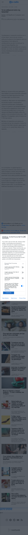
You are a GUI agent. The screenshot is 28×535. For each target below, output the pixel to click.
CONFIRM (8, 292)
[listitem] (14, 264)
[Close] (25, 237)
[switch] (22, 267)
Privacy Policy (22, 298)
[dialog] (14, 267)
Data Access (14, 298)
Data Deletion (5, 298)
